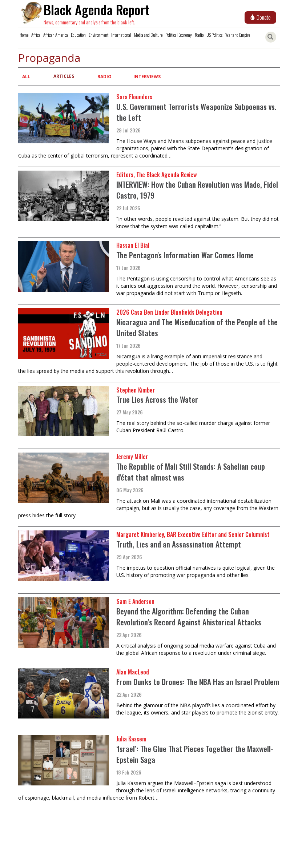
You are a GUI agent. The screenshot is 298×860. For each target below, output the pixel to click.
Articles (63, 76)
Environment (98, 35)
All (26, 76)
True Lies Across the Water (157, 399)
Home (24, 35)
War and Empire (237, 35)
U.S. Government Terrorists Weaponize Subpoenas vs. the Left (196, 112)
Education (78, 35)
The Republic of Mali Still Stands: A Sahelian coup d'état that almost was (190, 472)
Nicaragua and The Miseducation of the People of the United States (197, 327)
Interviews (147, 76)
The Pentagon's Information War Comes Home (185, 254)
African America (55, 35)
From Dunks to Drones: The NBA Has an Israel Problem (197, 681)
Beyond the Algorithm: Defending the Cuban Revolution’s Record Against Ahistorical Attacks (188, 616)
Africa (35, 35)
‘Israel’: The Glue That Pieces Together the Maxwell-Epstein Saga (194, 754)
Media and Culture (148, 35)
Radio (199, 35)
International (121, 35)
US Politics (214, 35)
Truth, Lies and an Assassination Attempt (178, 544)
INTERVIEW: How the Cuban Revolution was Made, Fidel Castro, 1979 (197, 190)
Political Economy (178, 35)
